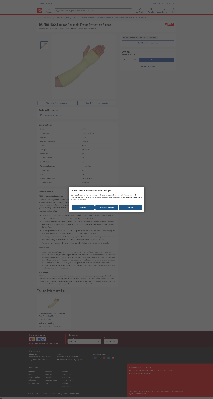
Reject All (130, 207)
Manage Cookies (107, 207)
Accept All (83, 207)
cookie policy (137, 197)
